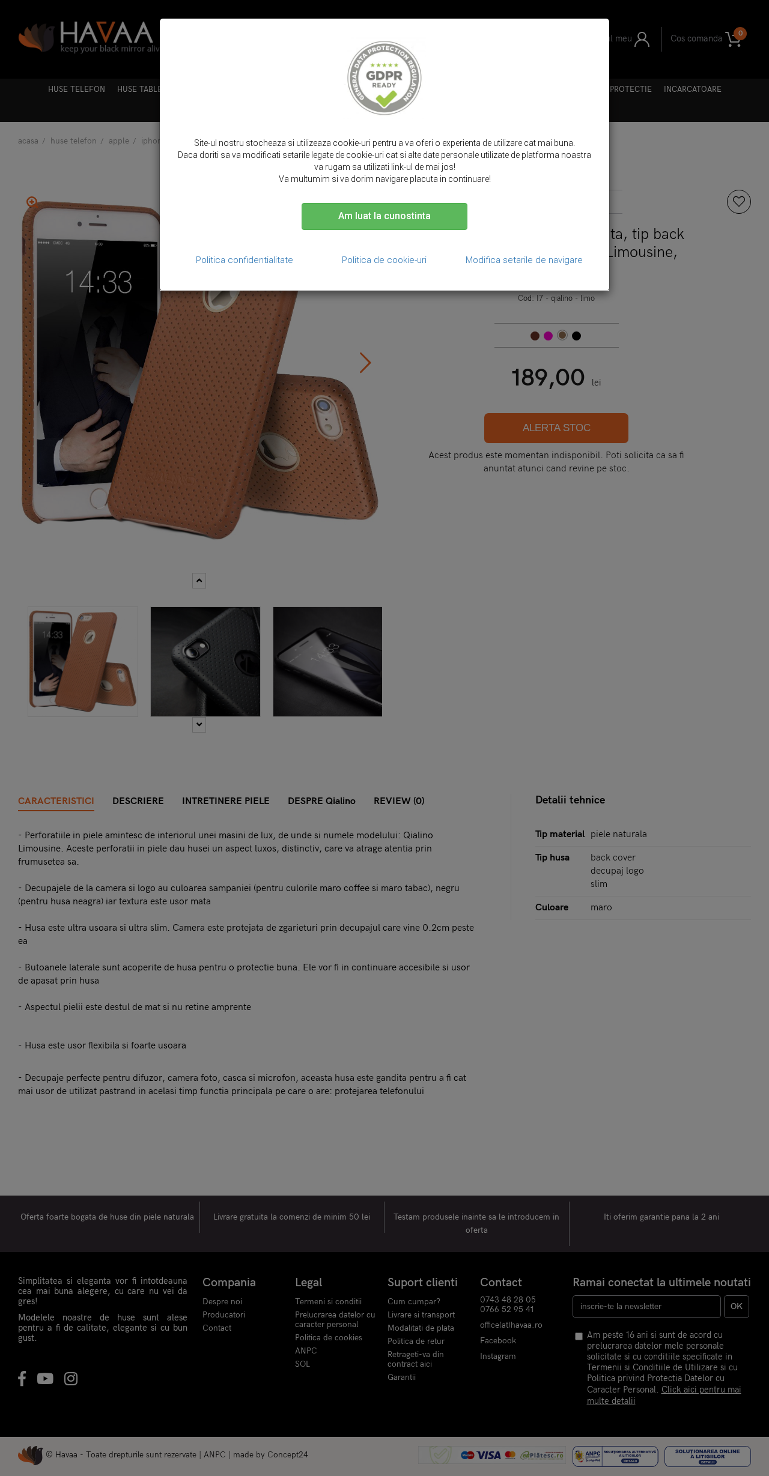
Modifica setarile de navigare (524, 260)
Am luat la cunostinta (384, 216)
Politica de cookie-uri (384, 260)
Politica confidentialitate (244, 260)
